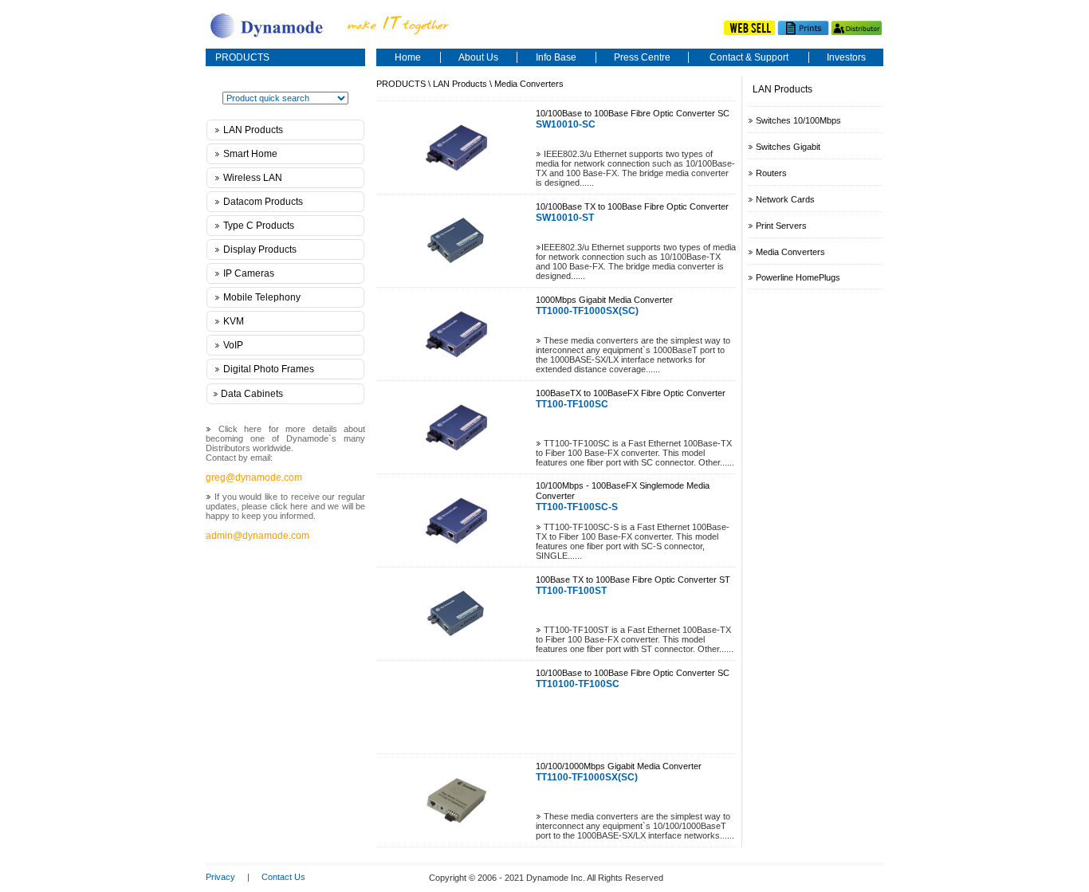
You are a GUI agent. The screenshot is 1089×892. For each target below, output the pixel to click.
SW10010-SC (566, 124)
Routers (771, 173)
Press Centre (642, 57)
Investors (846, 57)
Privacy (220, 877)
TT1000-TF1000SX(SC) (587, 310)
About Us (478, 57)
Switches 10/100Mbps (798, 120)
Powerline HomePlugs (796, 277)
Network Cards (785, 199)
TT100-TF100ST (571, 590)
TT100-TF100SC (572, 404)
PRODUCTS (242, 57)
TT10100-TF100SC (577, 684)
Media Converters (529, 83)
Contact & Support (749, 57)
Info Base (556, 57)
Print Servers (781, 225)
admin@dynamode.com (257, 535)
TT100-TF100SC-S (577, 507)
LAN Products (460, 83)
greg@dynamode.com (254, 477)
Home (408, 57)
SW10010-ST (565, 217)
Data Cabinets (252, 393)
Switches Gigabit (788, 146)
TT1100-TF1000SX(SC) (587, 777)
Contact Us (283, 877)
